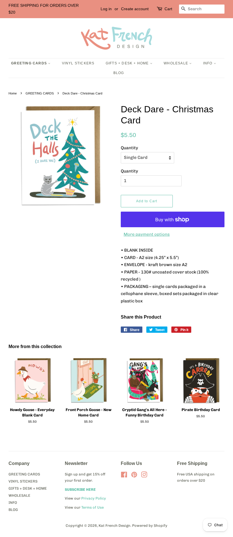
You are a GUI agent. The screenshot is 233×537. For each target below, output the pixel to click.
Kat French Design (114, 525)
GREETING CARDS (29, 63)
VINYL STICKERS (78, 63)
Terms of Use (92, 507)
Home (13, 93)
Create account (135, 9)
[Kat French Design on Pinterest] (134, 476)
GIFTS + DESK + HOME (128, 63)
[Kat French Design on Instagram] (144, 476)
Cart (168, 9)
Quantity (129, 147)
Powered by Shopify (149, 525)
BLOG (118, 73)
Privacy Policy (93, 498)
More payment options (147, 234)
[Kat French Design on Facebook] (124, 476)
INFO (208, 63)
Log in (106, 9)
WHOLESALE (176, 63)
